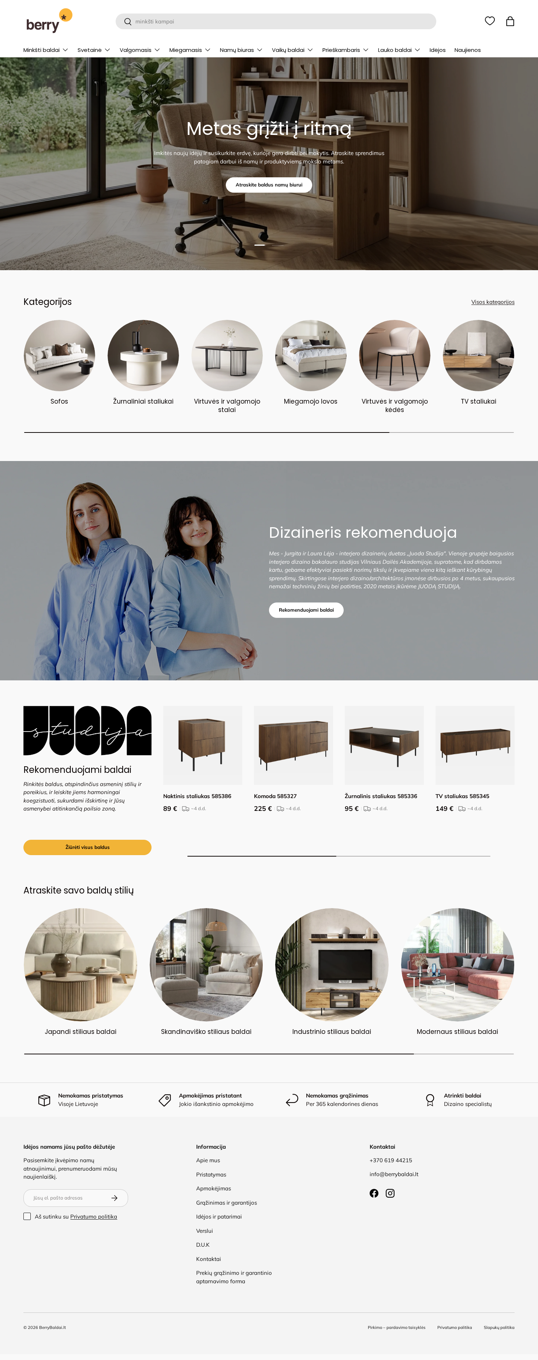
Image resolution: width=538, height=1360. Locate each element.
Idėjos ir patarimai (219, 1216)
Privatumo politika (93, 1216)
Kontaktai (208, 1258)
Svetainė (90, 50)
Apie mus (208, 1160)
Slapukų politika (499, 1327)
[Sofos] (59, 355)
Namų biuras (237, 50)
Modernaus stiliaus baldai (457, 1031)
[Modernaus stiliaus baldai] (458, 964)
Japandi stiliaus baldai (80, 1031)
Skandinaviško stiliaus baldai (206, 1031)
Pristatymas (211, 1174)
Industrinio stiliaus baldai (331, 1031)
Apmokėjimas (213, 1188)
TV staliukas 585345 (462, 796)
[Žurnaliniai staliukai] (143, 355)
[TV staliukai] (478, 355)
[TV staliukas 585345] (475, 745)
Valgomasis (136, 50)
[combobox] (276, 21)
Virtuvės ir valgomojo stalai (227, 406)
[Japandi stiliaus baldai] (80, 964)
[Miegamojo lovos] (311, 355)
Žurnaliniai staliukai (143, 401)
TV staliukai (478, 401)
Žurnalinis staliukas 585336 (381, 796)
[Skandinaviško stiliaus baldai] (206, 964)
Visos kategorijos (493, 301)
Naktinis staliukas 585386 (197, 796)
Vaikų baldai (288, 50)
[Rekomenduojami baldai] (87, 730)
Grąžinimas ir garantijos (226, 1202)
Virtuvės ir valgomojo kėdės (395, 406)
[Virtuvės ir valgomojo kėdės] (394, 355)
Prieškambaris (341, 50)
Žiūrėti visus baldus (88, 847)
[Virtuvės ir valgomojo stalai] (227, 355)
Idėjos (438, 50)
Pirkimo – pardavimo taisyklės (397, 1327)
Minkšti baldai (41, 50)
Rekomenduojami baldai (306, 610)
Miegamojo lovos (310, 401)
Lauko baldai (395, 50)
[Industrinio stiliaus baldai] (332, 964)
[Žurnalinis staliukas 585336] (384, 745)
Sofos (59, 401)
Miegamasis (185, 50)
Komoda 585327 (275, 796)
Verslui (204, 1230)
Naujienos (468, 50)
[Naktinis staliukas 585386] (202, 745)
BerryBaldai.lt (52, 1327)
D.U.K (203, 1244)
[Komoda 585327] (293, 745)
